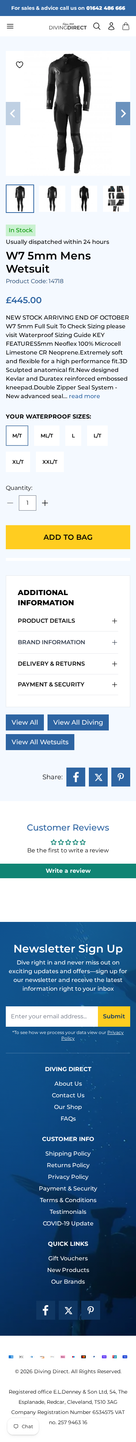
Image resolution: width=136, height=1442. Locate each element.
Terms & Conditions (68, 1200)
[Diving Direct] (68, 26)
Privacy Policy (68, 1176)
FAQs (68, 1118)
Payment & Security (51, 684)
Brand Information (51, 642)
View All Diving (78, 722)
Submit (114, 1016)
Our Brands (68, 1281)
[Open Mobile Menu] (25, 26)
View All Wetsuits (40, 742)
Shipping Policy (68, 1153)
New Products (68, 1270)
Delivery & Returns (51, 663)
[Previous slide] (13, 113)
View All (25, 722)
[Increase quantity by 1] (45, 503)
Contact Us (68, 1095)
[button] (125, 26)
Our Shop (68, 1107)
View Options (68, 1425)
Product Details (46, 620)
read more (84, 396)
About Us (68, 1083)
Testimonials (68, 1211)
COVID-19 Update (68, 1223)
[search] (96, 26)
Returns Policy (68, 1165)
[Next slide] (123, 113)
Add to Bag (68, 537)
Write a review (68, 870)
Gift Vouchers (68, 1258)
